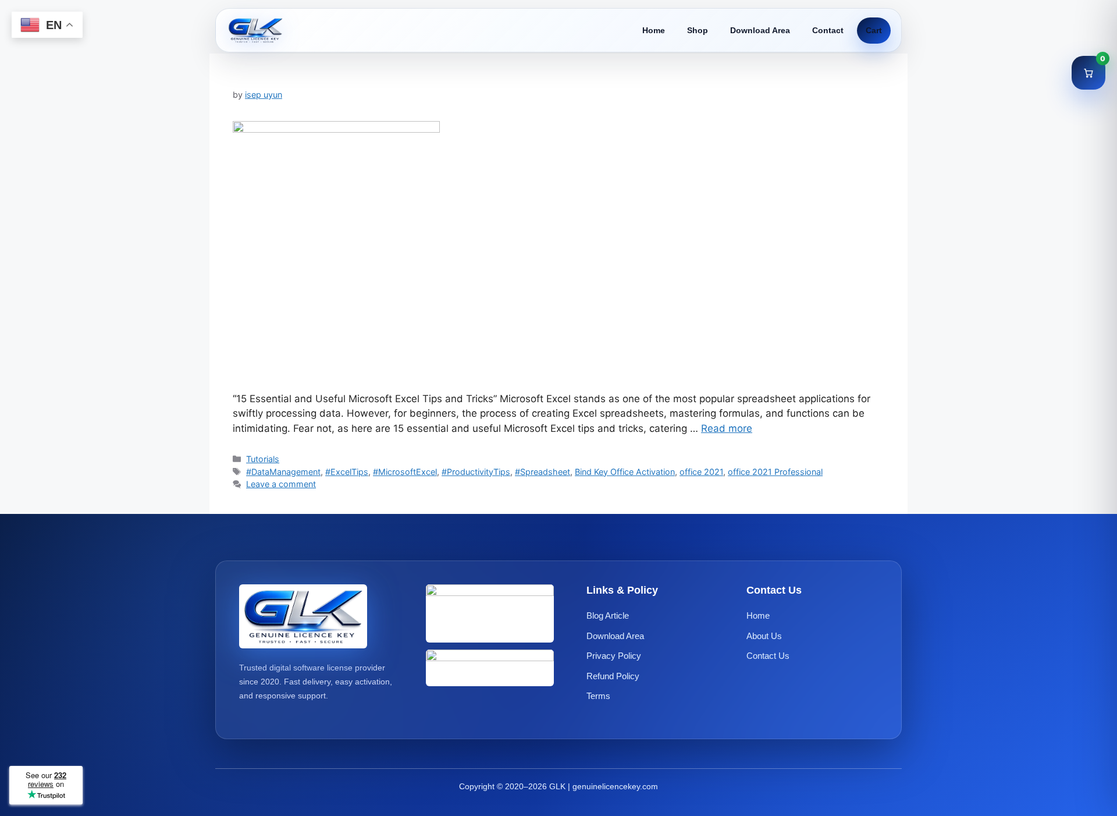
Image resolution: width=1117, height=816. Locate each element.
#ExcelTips (346, 472)
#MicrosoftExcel (405, 472)
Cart (874, 30)
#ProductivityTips (476, 472)
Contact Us (767, 656)
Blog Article (607, 616)
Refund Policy (612, 676)
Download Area (760, 30)
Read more (726, 428)
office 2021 (701, 472)
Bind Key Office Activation (625, 472)
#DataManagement (283, 472)
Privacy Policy (613, 656)
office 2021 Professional (775, 472)
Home (653, 30)
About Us (764, 636)
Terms (598, 696)
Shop (697, 30)
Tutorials (262, 459)
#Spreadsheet (542, 472)
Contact (828, 30)
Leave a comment (281, 484)
